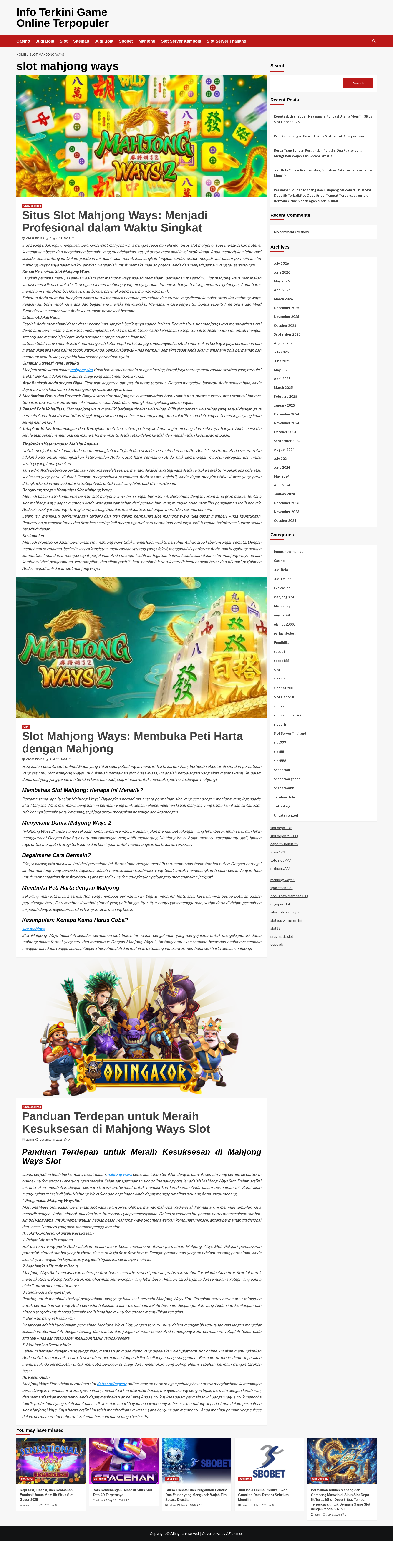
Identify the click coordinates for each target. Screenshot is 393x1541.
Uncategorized (32, 205)
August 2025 (284, 343)
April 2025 (282, 378)
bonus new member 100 (289, 896)
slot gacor (282, 706)
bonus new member (289, 551)
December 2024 (286, 414)
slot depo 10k (281, 827)
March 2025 (283, 387)
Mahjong (147, 41)
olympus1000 (284, 624)
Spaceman (282, 769)
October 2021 (285, 520)
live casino (282, 588)
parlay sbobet (285, 633)
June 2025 (282, 361)
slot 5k (279, 678)
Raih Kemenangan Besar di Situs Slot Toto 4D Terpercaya (319, 136)
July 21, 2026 (188, 1505)
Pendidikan (283, 642)
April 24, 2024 (58, 759)
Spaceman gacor (287, 779)
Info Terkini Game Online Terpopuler (62, 17)
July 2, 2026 (333, 1514)
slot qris (280, 724)
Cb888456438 (35, 238)
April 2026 (282, 290)
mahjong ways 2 (282, 879)
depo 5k (276, 944)
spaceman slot (281, 887)
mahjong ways (119, 1174)
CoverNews (211, 1533)
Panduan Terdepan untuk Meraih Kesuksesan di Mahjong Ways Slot (116, 1122)
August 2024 (284, 449)
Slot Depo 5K (284, 697)
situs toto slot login (285, 912)
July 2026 (281, 263)
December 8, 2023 (51, 1139)
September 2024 (287, 440)
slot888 (280, 760)
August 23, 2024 (60, 238)
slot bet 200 (283, 688)
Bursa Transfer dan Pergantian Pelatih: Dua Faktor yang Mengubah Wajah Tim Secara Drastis (318, 153)
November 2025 (286, 316)
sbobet (279, 651)
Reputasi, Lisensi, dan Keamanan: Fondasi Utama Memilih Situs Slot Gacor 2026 (323, 119)
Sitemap (81, 41)
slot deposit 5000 (284, 836)
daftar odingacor (111, 1383)
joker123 (277, 852)
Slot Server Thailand (226, 41)
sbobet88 (281, 660)
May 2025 (282, 369)
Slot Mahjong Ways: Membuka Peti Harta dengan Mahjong (132, 742)
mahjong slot (81, 369)
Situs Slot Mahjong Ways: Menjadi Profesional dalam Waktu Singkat (115, 221)
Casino (23, 41)
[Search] (374, 41)
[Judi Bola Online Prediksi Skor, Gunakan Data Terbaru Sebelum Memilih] (269, 1461)
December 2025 (286, 307)
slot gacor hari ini (287, 715)
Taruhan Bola (284, 797)
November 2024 (286, 423)
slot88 (279, 751)
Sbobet (126, 41)
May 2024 (282, 476)
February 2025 (285, 396)
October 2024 (285, 432)
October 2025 (285, 325)
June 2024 (282, 467)
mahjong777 (280, 868)
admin (30, 1139)
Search (277, 65)
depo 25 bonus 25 (284, 844)
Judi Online (283, 578)
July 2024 (281, 458)
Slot (64, 41)
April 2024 (282, 485)
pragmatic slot (281, 936)
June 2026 (282, 272)
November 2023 (286, 511)
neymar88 (282, 615)
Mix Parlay (282, 606)
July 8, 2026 (260, 1505)
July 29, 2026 (42, 1505)
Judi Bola (45, 41)
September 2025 (287, 334)
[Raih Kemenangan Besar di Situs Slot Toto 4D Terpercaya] (124, 1461)
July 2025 (281, 352)
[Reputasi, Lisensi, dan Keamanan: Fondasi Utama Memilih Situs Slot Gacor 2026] (51, 1461)
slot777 (280, 742)
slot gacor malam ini (286, 920)
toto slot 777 (280, 860)
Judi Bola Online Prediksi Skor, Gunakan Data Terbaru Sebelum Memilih (323, 173)
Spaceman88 (284, 788)
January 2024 (284, 494)
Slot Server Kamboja (181, 41)
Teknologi (282, 806)
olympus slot (280, 904)
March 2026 (283, 299)
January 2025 (284, 405)
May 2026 (282, 281)
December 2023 (286, 502)
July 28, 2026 (115, 1500)
